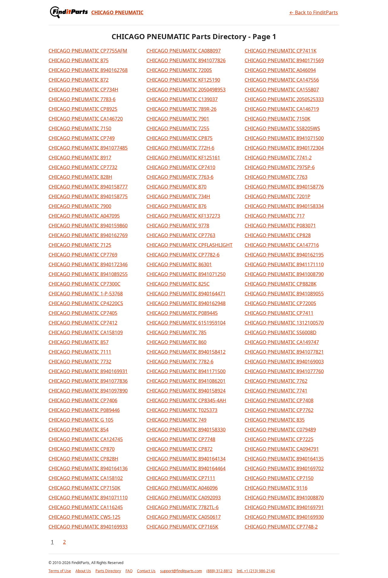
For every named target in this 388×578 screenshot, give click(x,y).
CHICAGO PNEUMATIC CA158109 (85, 332)
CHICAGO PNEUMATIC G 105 (80, 419)
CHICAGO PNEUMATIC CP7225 (279, 439)
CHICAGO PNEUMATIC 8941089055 (284, 293)
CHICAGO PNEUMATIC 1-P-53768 (85, 293)
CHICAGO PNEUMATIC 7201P (277, 196)
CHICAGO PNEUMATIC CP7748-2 (281, 526)
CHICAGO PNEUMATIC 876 (176, 206)
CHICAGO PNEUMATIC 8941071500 (284, 138)
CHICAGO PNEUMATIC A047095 (84, 215)
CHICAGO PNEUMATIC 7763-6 (179, 177)
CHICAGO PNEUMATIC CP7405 (82, 313)
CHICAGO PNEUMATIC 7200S (179, 70)
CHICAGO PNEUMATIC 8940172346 (88, 264)
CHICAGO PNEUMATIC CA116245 (85, 507)
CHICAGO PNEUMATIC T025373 (181, 410)
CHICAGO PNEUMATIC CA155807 (282, 89)
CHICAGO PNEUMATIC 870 (176, 186)
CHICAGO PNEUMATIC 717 (275, 215)
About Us (83, 570)
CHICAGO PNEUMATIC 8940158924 (186, 390)
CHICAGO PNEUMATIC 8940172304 (284, 147)
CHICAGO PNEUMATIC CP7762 (279, 410)
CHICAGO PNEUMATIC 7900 (79, 206)
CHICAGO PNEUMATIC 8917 (79, 157)
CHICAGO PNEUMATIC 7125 (79, 245)
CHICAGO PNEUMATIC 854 (78, 429)
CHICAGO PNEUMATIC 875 (78, 60)
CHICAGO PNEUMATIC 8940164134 (186, 458)
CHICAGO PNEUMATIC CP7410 (180, 167)
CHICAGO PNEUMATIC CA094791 (282, 449)
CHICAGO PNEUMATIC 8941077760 (284, 371)
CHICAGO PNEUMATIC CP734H (83, 89)
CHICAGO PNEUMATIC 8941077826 (186, 60)
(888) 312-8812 (219, 570)
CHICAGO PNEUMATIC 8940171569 (284, 60)
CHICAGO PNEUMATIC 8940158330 (186, 429)
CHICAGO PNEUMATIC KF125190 (183, 79)
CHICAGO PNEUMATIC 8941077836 (88, 381)
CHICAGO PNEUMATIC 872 (78, 79)
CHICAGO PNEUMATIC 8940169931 (88, 371)
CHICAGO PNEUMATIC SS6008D (280, 332)
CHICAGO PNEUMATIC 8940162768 (88, 70)
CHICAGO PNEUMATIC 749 (176, 419)
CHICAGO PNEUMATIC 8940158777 (88, 186)
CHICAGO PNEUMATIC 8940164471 (186, 293)
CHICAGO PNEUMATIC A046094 (280, 70)
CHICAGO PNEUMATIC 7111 (79, 351)
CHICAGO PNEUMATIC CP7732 (82, 167)
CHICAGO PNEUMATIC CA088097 (183, 50)
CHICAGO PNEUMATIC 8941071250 (186, 274)
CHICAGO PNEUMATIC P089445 (182, 313)
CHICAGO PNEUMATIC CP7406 (82, 400)
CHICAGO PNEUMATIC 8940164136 (88, 468)
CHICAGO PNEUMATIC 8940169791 (284, 507)
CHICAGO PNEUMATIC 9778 (177, 225)
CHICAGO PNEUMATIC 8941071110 (88, 497)
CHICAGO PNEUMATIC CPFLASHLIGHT (189, 245)
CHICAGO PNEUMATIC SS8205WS (282, 128)
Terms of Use (59, 570)
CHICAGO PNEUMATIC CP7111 (180, 478)
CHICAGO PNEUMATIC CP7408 (279, 400)
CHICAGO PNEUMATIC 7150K (277, 118)
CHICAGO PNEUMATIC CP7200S (280, 303)
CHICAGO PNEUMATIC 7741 (276, 390)
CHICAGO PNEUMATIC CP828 (278, 235)
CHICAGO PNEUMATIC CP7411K (280, 50)
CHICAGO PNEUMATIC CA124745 (85, 439)
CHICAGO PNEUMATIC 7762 (276, 381)
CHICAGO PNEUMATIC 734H (178, 196)
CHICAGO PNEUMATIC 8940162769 (88, 235)
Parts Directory (108, 570)
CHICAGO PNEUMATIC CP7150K (84, 487)
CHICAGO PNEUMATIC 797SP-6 (280, 167)
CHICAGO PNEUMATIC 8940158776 (284, 186)
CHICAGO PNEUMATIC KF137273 (183, 215)
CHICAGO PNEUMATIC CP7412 (82, 322)
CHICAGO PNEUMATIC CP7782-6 (182, 254)
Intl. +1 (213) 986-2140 (256, 570)
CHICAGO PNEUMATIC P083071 (280, 225)
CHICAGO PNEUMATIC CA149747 (282, 342)
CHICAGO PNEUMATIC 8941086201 (186, 381)
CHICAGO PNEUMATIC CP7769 (82, 254)
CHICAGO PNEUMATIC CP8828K (280, 283)
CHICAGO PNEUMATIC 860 (176, 342)
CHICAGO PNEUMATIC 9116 (276, 487)
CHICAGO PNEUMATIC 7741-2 (278, 157)
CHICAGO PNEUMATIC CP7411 (279, 313)
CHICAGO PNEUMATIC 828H (80, 177)
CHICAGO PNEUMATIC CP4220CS (85, 303)
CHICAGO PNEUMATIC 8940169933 (88, 526)
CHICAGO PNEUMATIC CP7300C (84, 283)
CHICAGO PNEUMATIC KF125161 (183, 157)
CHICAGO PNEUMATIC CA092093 (183, 497)
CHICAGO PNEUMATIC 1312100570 (284, 322)
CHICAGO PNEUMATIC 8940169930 (284, 517)
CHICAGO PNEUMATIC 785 (176, 332)
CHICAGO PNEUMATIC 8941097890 (88, 390)
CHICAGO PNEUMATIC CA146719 (282, 109)
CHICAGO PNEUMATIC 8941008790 (284, 274)
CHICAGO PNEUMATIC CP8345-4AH (186, 400)
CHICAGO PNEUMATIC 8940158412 (186, 351)
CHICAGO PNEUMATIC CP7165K (182, 526)
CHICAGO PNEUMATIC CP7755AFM (87, 50)
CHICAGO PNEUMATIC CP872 (179, 449)
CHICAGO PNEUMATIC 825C (177, 283)
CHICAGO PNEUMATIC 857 (78, 342)
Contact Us (146, 570)
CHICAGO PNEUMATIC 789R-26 (181, 109)
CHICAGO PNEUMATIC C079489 (280, 429)
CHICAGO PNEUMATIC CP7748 (180, 439)
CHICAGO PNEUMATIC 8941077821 (284, 351)
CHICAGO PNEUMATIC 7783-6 (81, 99)
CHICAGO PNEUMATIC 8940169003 (284, 361)
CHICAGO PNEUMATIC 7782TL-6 (182, 507)
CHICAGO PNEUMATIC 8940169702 (284, 468)
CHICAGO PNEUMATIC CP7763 (180, 235)
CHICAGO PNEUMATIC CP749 (81, 138)
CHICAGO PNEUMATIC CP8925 (82, 109)
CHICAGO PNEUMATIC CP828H (83, 458)
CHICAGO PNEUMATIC (117, 12)
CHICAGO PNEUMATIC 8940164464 (186, 468)
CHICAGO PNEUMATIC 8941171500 (186, 371)
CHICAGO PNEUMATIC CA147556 (282, 79)
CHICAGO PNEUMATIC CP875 (179, 138)
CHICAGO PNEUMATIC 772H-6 (180, 147)
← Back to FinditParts (313, 12)
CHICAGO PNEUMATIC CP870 (81, 449)
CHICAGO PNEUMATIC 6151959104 (186, 322)
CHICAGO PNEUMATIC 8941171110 (284, 264)
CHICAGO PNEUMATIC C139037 (182, 99)
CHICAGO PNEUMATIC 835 (275, 419)
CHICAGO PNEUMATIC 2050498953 (186, 89)
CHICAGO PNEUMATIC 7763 (276, 177)
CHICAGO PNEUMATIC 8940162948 (186, 303)
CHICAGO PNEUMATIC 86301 (179, 264)
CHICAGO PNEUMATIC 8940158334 (284, 206)
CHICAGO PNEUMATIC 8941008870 (284, 497)
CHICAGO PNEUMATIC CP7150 (279, 478)
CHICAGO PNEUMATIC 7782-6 (179, 361)
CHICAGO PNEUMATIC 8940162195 (284, 254)
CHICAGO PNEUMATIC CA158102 (85, 478)
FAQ (128, 570)
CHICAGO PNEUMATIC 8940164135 (284, 458)
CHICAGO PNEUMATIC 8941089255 (88, 274)
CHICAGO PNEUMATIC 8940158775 (88, 196)
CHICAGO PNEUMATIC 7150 (79, 128)
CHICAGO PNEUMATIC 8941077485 (88, 147)
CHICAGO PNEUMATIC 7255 (177, 128)
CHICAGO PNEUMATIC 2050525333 (284, 99)
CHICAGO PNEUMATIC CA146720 (85, 118)
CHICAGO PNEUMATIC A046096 (182, 487)
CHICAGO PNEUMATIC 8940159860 (88, 225)
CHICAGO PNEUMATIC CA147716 (282, 245)
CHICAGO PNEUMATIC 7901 (177, 118)
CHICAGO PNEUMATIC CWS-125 (84, 517)
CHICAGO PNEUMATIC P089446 (84, 410)
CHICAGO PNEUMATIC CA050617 (183, 517)
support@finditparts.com (181, 570)
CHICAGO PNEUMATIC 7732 (79, 361)
